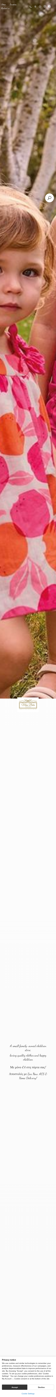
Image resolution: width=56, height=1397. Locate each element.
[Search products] (49, 198)
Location (13, 4)
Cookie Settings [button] (28, 1394)
